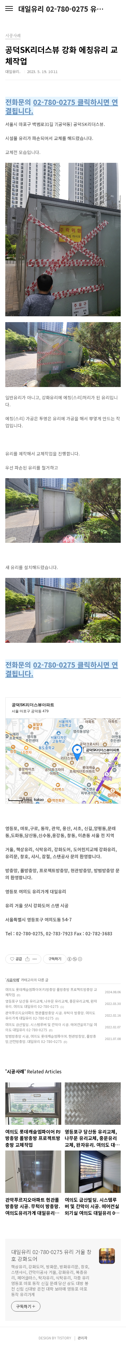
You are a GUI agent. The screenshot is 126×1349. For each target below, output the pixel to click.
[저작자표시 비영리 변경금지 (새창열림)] (74, 959)
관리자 (82, 1337)
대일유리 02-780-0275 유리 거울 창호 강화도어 (63, 8)
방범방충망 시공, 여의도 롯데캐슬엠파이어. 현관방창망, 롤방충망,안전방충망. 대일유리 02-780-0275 (50, 1039)
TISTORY (64, 1337)
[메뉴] (9, 9)
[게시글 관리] (34, 959)
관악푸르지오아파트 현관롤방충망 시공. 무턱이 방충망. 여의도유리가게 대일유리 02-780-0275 (50, 1015)
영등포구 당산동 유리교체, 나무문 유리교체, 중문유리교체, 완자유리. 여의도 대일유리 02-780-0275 (51, 1004)
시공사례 (12, 979)
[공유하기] (27, 959)
